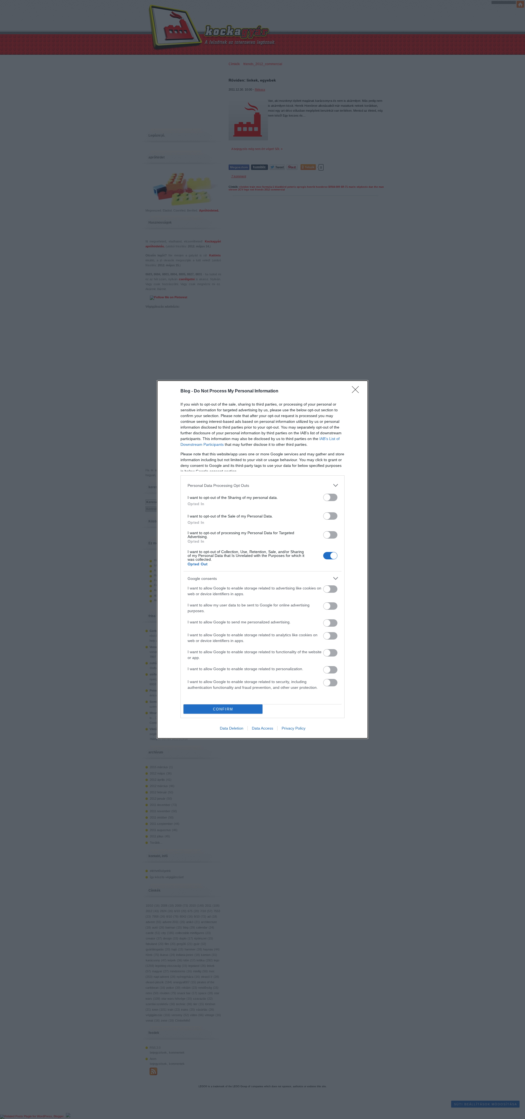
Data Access (262, 728)
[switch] (330, 497)
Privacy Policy (293, 728)
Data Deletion (231, 728)
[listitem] (262, 485)
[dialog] (262, 559)
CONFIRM (223, 709)
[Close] (357, 391)
